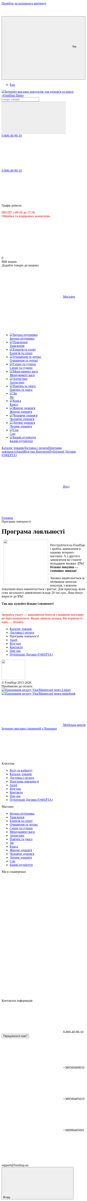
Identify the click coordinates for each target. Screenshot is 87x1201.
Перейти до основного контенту (24, 3)
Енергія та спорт (21, 821)
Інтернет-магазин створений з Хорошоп (29, 728)
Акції (20, 451)
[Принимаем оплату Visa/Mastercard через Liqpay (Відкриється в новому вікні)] (36, 690)
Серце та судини (21, 828)
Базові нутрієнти (21, 864)
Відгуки (30, 451)
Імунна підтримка (22, 813)
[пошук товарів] (34, 117)
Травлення (17, 817)
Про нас (15, 651)
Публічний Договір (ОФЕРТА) (31, 654)
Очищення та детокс (24, 824)
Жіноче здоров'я (21, 850)
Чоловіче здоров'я (22, 854)
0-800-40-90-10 (12, 135)
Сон (12, 861)
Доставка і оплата (36, 448)
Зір (12, 843)
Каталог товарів (13, 448)
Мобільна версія (73, 725)
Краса (14, 846)
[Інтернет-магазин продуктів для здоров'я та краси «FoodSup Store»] (13, 679)
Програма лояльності (24, 781)
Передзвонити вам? (15, 1036)
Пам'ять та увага (21, 839)
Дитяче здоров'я (21, 857)
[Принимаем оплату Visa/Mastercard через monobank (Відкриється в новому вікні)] (38, 693)
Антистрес (17, 835)
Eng (12, 84)
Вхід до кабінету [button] (21, 770)
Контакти (42, 451)
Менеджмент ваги (22, 832)
